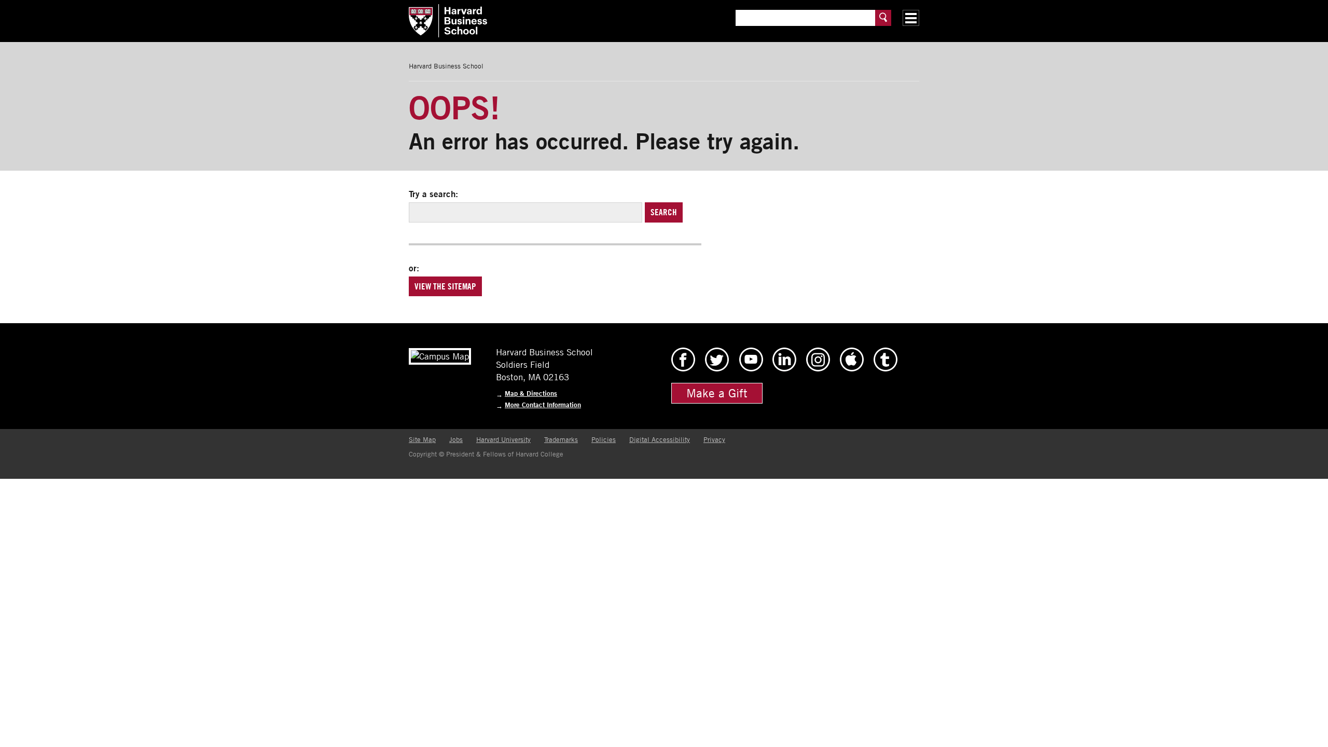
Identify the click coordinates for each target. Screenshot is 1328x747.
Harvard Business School (446, 66)
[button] (911, 18)
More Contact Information (543, 404)
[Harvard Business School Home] (555, 20)
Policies (603, 439)
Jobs (456, 439)
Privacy (714, 439)
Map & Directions (531, 393)
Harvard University (503, 439)
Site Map (422, 439)
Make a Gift (717, 392)
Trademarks (561, 439)
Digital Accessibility (659, 439)
